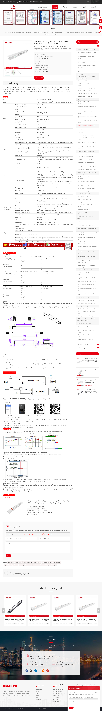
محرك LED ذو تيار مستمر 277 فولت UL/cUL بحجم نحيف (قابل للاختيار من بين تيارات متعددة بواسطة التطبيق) (86, 76)
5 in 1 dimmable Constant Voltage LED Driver (87, 53)
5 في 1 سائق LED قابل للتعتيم (84, 91)
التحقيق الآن (37, 78)
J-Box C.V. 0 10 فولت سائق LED (85, 159)
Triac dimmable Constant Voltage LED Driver (87, 57)
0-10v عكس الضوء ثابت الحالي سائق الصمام (87, 316)
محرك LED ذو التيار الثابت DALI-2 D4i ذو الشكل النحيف (86, 147)
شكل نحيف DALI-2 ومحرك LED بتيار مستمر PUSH (87, 143)
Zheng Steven (63, 666)
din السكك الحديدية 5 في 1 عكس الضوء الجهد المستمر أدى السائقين (86, 319)
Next (98, 610)
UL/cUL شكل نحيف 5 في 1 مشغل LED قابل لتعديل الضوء (87, 177)
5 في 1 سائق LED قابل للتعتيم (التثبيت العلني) (86, 102)
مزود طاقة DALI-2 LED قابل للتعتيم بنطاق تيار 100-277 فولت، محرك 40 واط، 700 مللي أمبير (25, 620)
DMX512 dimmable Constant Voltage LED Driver (87, 66)
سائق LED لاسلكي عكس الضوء (84, 323)
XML (45, 709)
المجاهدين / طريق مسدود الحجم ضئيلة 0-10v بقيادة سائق (87, 242)
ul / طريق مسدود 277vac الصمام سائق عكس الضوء (86, 213)
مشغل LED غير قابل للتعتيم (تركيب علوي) (87, 106)
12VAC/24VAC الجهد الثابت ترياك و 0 (91, 369)
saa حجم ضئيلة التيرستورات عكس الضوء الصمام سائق (86, 238)
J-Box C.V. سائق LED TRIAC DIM (85, 157)
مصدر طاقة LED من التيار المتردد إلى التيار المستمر (44, 565)
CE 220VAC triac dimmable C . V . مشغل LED (87, 289)
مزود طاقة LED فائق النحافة (26, 565)
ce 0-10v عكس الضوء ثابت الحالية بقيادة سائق (86, 312)
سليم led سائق (56, 697)
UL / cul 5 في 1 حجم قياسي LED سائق (86, 185)
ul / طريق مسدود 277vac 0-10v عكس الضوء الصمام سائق (86, 257)
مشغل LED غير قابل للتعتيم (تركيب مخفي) (87, 109)
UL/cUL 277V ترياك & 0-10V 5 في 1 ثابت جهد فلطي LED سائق (86, 173)
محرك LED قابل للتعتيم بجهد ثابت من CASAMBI (85, 340)
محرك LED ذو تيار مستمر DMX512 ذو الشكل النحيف (87, 222)
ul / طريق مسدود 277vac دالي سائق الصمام (85, 252)
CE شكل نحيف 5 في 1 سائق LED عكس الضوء (87, 188)
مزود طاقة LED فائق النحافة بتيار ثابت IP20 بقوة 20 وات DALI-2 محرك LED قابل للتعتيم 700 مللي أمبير (30, 534)
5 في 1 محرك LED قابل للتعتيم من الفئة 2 (86, 88)
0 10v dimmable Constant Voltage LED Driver (87, 71)
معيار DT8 (80, 132)
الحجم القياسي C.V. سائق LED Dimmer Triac (86, 163)
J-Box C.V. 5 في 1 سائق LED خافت (85, 154)
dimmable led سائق (57, 691)
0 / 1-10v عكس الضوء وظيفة (84, 199)
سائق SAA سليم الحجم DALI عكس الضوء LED (87, 249)
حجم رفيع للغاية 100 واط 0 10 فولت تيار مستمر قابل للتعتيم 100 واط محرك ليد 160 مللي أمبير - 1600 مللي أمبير (91, 360)
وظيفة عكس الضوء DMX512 (84, 209)
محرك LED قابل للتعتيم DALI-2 (11, 565)
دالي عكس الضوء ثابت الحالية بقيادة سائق (86, 303)
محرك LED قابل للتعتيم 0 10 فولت (85, 96)
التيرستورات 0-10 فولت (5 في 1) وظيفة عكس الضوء (86, 205)
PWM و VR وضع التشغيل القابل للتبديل (86, 151)
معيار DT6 (80, 129)
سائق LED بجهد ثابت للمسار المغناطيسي (86, 99)
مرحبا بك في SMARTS (74, 688)
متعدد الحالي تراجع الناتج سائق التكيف (86, 194)
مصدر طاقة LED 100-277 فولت (15, 562)
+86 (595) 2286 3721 (34, 664)
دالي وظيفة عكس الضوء (83, 202)
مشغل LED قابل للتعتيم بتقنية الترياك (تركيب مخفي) (87, 117)
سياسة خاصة (38, 699)
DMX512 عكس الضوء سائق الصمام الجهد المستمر (86, 217)
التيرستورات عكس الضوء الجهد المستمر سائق (86, 273)
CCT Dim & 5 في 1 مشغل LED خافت (86, 191)
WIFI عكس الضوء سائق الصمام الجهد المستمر (86, 331)
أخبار (84, 7)
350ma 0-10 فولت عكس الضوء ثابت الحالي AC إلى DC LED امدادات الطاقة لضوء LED (91, 391)
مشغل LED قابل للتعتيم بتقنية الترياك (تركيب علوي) (87, 121)
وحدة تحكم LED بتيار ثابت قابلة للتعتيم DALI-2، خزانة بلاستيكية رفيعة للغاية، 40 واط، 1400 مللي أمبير (49, 620)
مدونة (37, 697)
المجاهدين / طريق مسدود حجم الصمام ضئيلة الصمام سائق (87, 233)
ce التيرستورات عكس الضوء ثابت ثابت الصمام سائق (86, 285)
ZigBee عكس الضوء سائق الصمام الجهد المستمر (86, 335)
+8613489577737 (39, 666)
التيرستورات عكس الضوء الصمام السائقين (86, 270)
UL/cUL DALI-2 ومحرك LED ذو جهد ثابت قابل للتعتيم (37, 32)
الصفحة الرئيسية (42, 7)
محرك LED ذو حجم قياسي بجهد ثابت (85, 225)
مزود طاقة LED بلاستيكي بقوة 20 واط (32, 562)
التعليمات (75, 7)
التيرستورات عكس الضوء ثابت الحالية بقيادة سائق (87, 278)
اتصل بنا (93, 7)
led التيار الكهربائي (57, 699)
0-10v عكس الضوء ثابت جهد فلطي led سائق (87, 309)
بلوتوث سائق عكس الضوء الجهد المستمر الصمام (86, 327)
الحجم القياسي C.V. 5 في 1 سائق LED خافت (87, 166)
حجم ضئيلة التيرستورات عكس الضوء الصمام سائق (86, 229)
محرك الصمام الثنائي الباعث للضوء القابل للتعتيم (86, 84)
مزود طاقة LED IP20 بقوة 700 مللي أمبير (51, 562)
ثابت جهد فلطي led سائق (58, 689)
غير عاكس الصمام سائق (82, 344)
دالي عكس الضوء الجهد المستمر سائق (86, 300)
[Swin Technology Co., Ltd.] (13, 6)
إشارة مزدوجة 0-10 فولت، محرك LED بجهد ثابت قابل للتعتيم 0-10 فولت (87, 266)
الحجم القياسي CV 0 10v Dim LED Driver (87, 169)
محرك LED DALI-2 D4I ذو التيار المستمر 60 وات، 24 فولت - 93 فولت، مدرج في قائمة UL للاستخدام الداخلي (73, 620)
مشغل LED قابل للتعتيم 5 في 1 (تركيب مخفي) (86, 112)
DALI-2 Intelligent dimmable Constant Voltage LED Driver (87, 62)
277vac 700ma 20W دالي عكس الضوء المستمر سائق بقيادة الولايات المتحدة (91, 380)
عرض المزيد (87, 365)
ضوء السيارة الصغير (81, 348)
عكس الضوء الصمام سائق (18, 32)
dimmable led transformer (59, 693)
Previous (3, 610)
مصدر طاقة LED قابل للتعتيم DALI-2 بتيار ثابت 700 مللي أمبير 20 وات (52, 47)
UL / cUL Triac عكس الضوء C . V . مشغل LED (87, 294)
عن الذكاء (64, 7)
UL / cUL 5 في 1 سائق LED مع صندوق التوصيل (86, 182)
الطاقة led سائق (56, 695)
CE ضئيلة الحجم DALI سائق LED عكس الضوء (87, 246)
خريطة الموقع (40, 709)
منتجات (55, 7)
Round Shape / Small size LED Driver (86, 49)
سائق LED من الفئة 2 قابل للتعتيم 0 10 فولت (87, 93)
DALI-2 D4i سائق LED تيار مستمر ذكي (86, 135)
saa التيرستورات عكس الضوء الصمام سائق (87, 281)
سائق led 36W (56, 701)
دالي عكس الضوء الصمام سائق (84, 297)
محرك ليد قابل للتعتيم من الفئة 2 (85, 81)
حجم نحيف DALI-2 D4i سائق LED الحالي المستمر (86, 138)
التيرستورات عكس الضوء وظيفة (84, 196)
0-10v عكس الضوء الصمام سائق (85, 306)
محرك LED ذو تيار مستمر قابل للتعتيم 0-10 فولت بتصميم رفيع (87, 261)
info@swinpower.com (36, 2)
